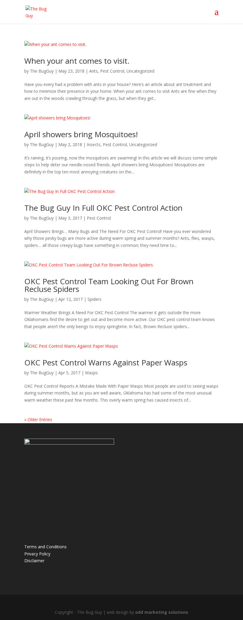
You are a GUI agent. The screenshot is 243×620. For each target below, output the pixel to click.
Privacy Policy (37, 554)
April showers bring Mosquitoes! (81, 134)
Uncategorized (140, 71)
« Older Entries (38, 419)
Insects (93, 144)
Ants (93, 71)
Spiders (94, 299)
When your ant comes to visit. (77, 60)
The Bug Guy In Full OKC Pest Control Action (103, 207)
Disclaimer (34, 560)
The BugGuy (42, 71)
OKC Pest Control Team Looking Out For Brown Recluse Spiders (109, 285)
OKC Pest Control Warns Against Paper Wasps (105, 362)
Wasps (91, 372)
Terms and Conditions (45, 546)
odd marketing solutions (161, 612)
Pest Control (112, 71)
